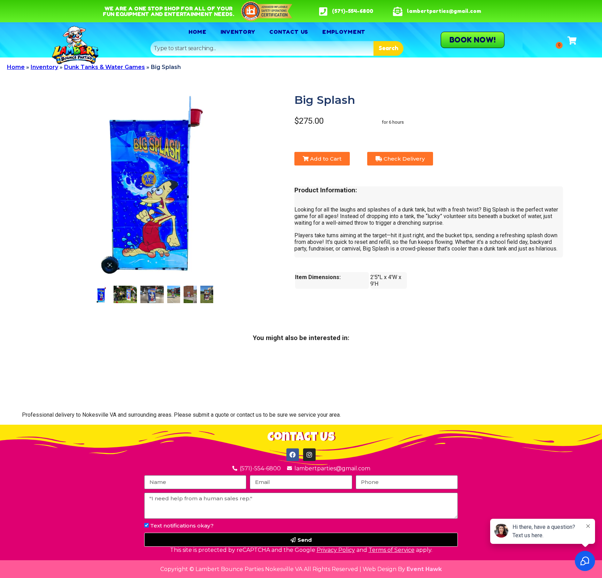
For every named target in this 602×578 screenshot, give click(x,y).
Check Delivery (403, 158)
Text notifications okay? (182, 525)
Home (197, 31)
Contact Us (288, 31)
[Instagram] (309, 454)
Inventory (238, 31)
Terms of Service (392, 550)
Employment (343, 31)
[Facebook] (292, 454)
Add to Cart (325, 158)
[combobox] (261, 48)
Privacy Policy (336, 550)
